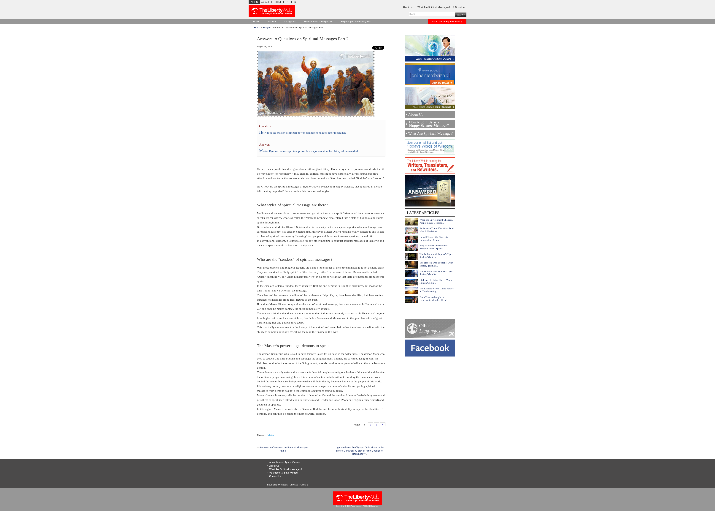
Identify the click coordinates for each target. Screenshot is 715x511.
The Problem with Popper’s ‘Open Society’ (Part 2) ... (436, 264)
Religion (267, 27)
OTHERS (291, 2)
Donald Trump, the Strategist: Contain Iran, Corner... (434, 238)
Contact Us (275, 476)
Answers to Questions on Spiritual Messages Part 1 (283, 449)
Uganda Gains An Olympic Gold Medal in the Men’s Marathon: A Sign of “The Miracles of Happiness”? (360, 450)
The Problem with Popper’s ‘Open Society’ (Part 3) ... (436, 273)
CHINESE (280, 2)
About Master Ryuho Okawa (284, 462)
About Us (408, 7)
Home (257, 27)
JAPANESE (267, 2)
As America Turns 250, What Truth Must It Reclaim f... (437, 230)
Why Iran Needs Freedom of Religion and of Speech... (433, 247)
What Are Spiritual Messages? (433, 7)
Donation (460, 7)
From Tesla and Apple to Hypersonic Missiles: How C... (435, 299)
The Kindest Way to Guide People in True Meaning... (437, 290)
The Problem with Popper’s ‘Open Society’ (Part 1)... (436, 255)
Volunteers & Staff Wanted (283, 472)
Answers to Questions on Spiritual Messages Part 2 (303, 38)
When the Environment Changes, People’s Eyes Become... (436, 221)
